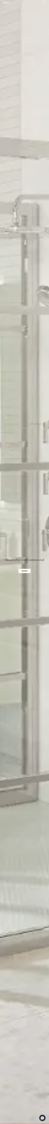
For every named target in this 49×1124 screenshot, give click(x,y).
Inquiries (24, 571)
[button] (42, 1118)
